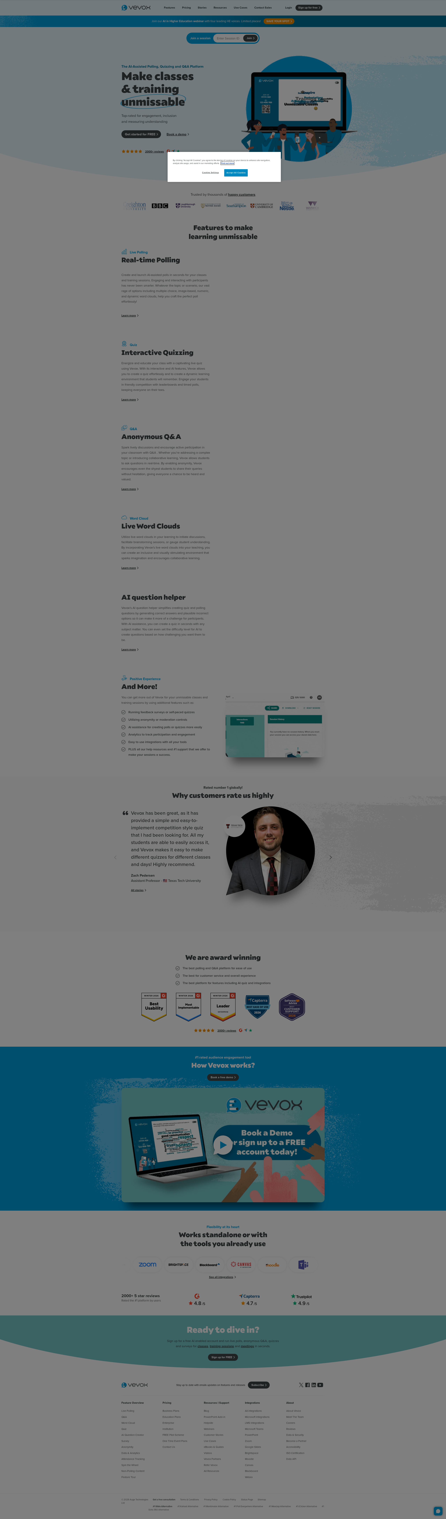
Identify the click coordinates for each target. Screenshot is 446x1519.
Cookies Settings (210, 172)
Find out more (227, 163)
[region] (224, 167)
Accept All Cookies (235, 172)
